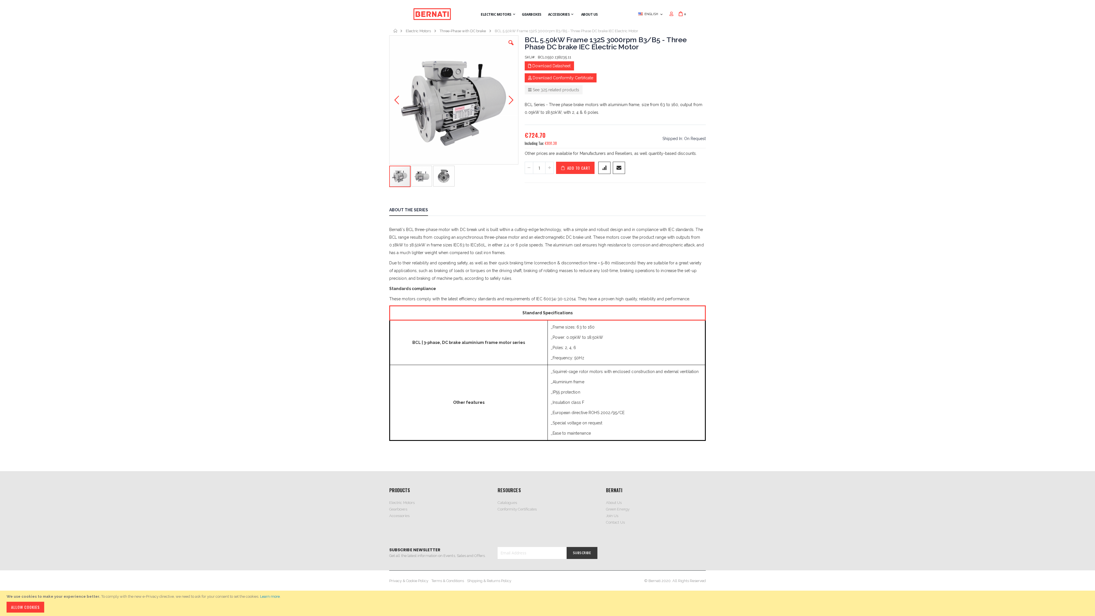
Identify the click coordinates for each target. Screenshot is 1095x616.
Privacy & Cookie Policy (408, 581)
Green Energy (618, 509)
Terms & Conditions (447, 581)
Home (396, 30)
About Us (614, 503)
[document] (548, 603)
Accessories (399, 516)
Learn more (270, 596)
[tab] (413, 211)
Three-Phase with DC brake (463, 31)
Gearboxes (398, 509)
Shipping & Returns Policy (489, 581)
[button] (511, 47)
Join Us (612, 516)
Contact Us (615, 522)
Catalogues (507, 503)
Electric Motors (418, 31)
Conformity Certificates (517, 509)
